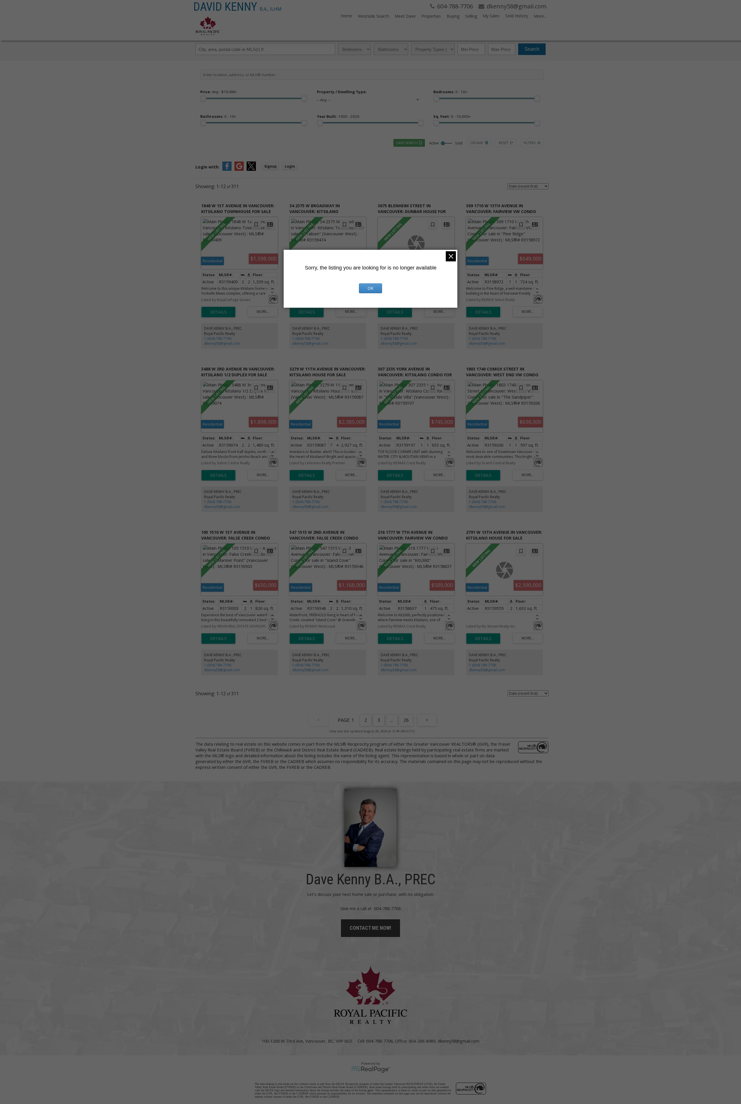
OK (370, 288)
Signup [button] (270, 166)
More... (540, 16)
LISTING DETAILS (218, 312)
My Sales (491, 16)
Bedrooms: (450, 91)
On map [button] (476, 142)
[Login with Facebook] (227, 169)
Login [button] (290, 166)
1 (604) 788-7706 (217, 338)
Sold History (516, 16)
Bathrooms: (218, 116)
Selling (471, 16)
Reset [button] (503, 142)
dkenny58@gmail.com (222, 343)
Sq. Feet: (452, 116)
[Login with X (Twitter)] (251, 169)
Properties (431, 16)
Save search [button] (406, 142)
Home (346, 16)
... (391, 720)
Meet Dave (405, 16)
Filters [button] (530, 142)
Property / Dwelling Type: (342, 91)
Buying (453, 16)
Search (531, 49)
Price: (218, 91)
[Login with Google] (239, 169)
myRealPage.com (370, 1070)
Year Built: (338, 116)
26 (406, 720)
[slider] (203, 98)
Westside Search (373, 16)
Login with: (207, 167)
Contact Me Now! (370, 928)
